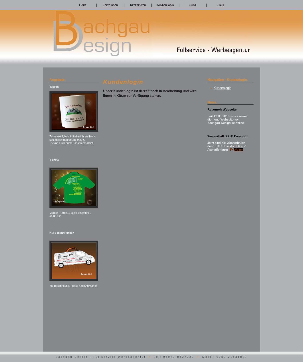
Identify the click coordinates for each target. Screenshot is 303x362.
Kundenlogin (165, 5)
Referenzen (138, 5)
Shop (192, 5)
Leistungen (110, 5)
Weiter (238, 149)
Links (220, 5)
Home (83, 5)
